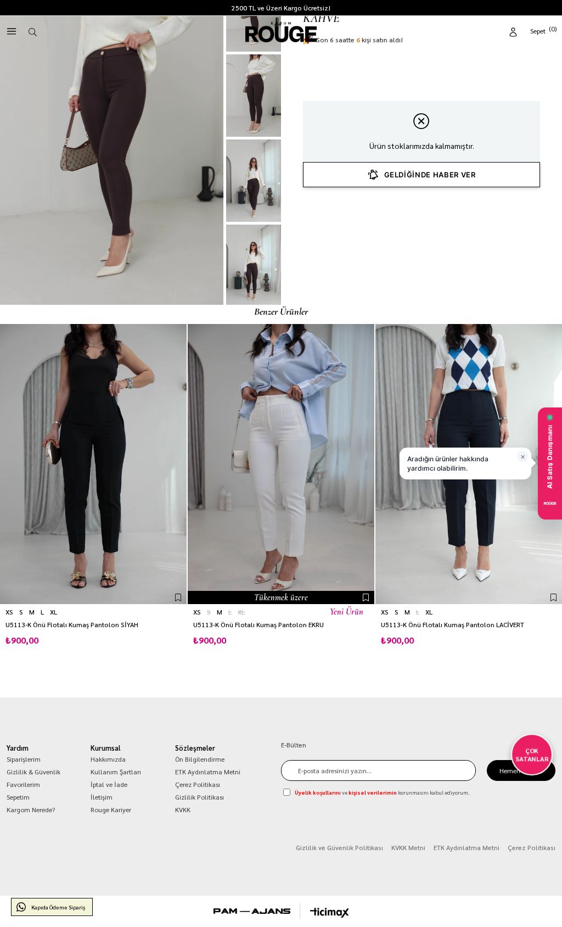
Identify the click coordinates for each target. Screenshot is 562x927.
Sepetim (18, 796)
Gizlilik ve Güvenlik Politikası (339, 847)
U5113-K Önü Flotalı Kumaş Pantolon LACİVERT (452, 625)
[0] (544, 30)
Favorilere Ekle (178, 597)
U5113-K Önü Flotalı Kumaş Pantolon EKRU (258, 625)
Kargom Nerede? (31, 809)
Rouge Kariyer (111, 809)
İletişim (102, 796)
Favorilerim (23, 784)
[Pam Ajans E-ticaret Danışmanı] (251, 911)
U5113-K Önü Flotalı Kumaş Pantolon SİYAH (71, 625)
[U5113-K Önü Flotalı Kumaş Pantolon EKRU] (281, 464)
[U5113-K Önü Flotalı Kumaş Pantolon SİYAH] (93, 464)
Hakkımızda (108, 759)
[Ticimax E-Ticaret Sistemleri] (329, 913)
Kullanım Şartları (116, 771)
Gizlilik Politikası (199, 796)
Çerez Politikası (197, 784)
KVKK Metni (408, 847)
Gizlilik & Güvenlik (33, 771)
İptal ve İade (109, 784)
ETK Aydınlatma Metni (207, 771)
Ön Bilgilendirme (199, 759)
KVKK (182, 809)
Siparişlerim (24, 759)
